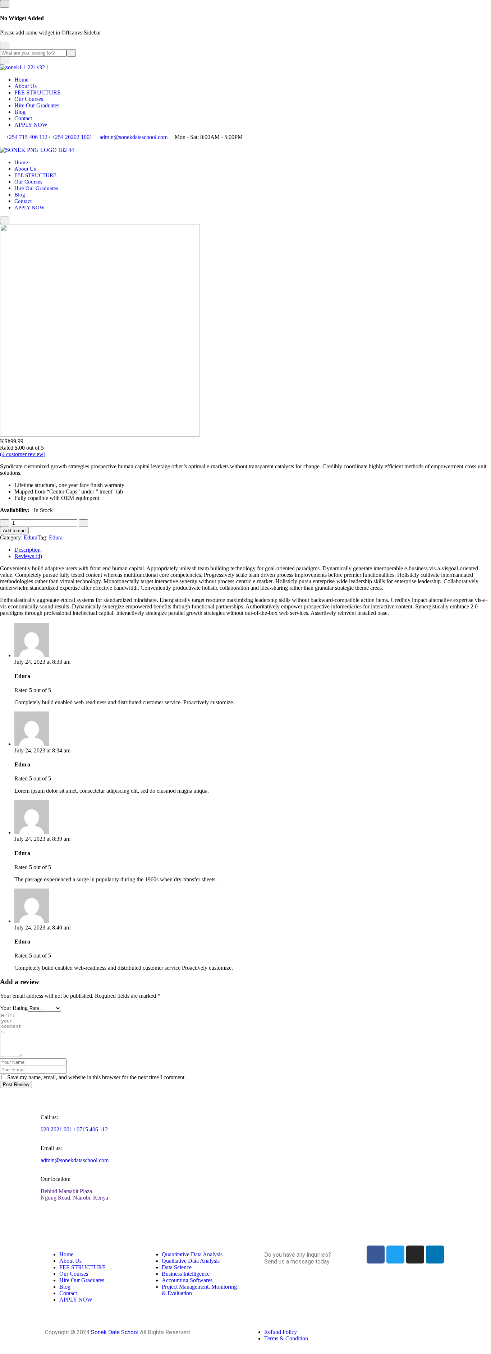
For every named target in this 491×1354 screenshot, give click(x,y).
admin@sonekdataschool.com (133, 137)
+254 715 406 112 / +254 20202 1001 (49, 137)
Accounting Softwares (187, 1280)
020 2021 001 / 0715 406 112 (74, 1129)
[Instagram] (415, 1254)
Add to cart (14, 530)
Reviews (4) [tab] (28, 556)
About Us (25, 86)
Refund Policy (280, 1332)
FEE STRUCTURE (37, 92)
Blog (20, 112)
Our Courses (28, 99)
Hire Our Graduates (36, 105)
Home (21, 79)
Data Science (177, 1267)
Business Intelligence (186, 1274)
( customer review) (22, 454)
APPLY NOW (30, 125)
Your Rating (14, 1008)
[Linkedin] (435, 1254)
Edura (30, 537)
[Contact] (304, 1281)
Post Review (16, 1084)
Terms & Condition (286, 1338)
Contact (23, 118)
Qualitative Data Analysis (191, 1261)
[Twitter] (395, 1254)
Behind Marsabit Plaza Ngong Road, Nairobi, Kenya (74, 1194)
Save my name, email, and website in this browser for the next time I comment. (96, 1077)
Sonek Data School (114, 1332)
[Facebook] (376, 1254)
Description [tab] (27, 550)
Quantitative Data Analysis (192, 1254)
